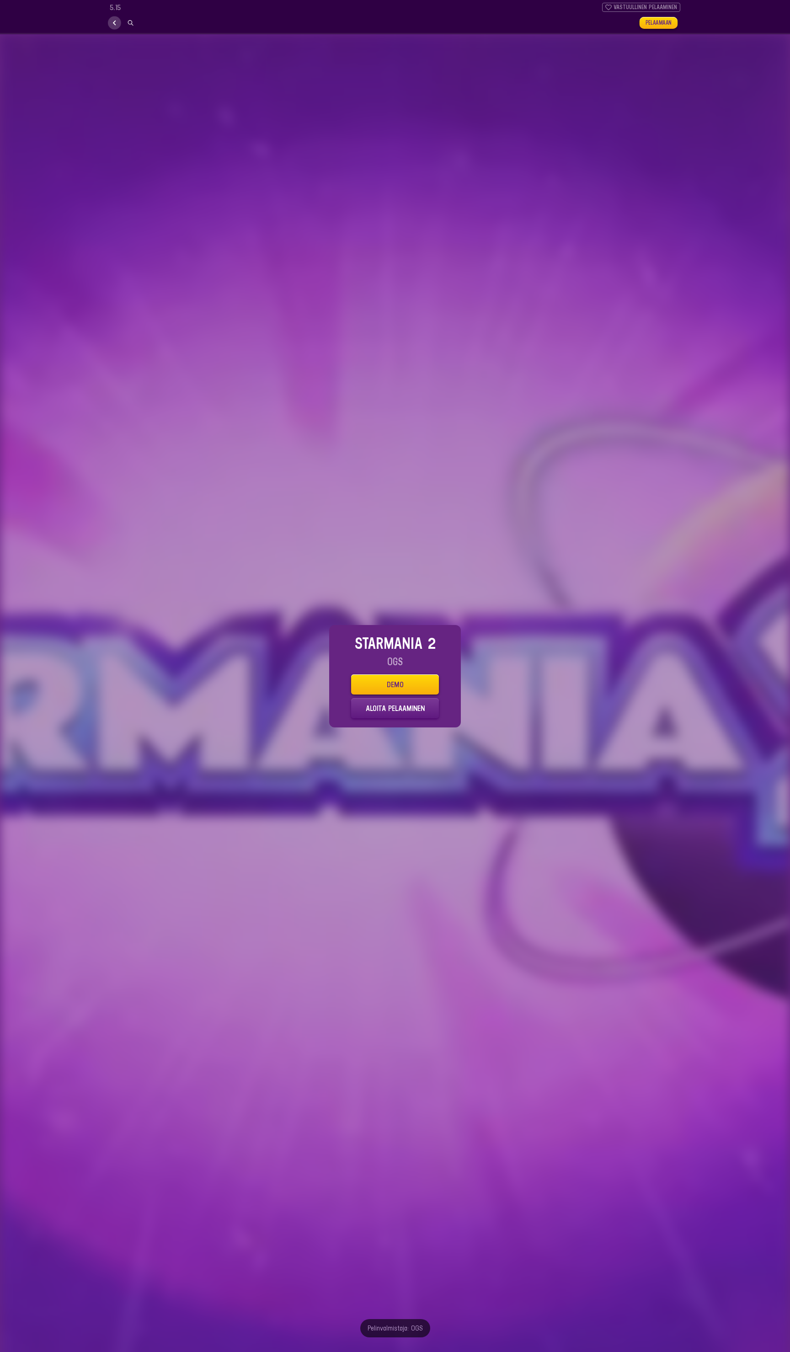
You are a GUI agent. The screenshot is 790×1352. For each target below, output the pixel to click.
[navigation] (114, 23)
